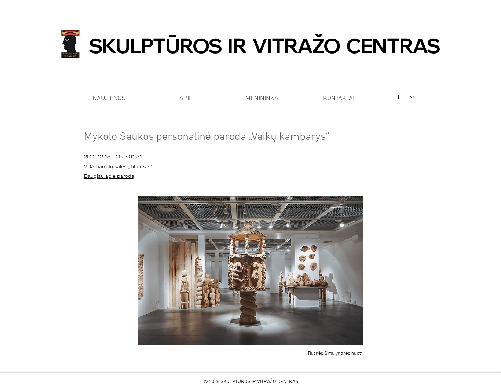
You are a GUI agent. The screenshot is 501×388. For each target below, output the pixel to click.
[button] (250, 270)
